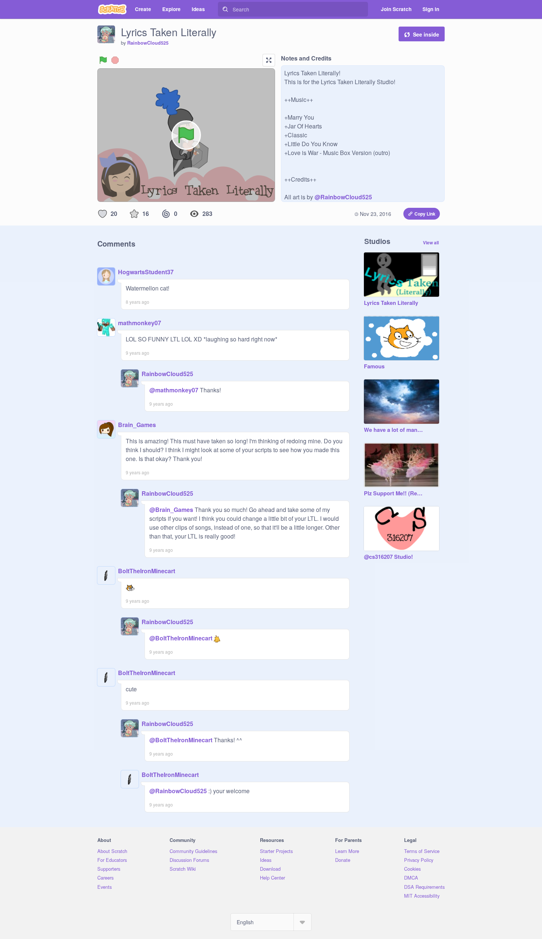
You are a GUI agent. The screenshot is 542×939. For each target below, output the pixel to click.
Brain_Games (137, 424)
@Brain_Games (171, 509)
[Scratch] (112, 9)
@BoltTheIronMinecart (180, 638)
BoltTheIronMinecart (146, 571)
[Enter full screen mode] (269, 60)
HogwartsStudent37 (146, 272)
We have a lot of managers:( (394, 430)
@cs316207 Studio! (388, 557)
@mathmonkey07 (173, 390)
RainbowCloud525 (147, 42)
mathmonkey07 (139, 323)
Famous (374, 366)
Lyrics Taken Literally (391, 303)
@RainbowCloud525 (343, 197)
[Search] (225, 9)
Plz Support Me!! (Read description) (394, 493)
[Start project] (103, 60)
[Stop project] (115, 60)
